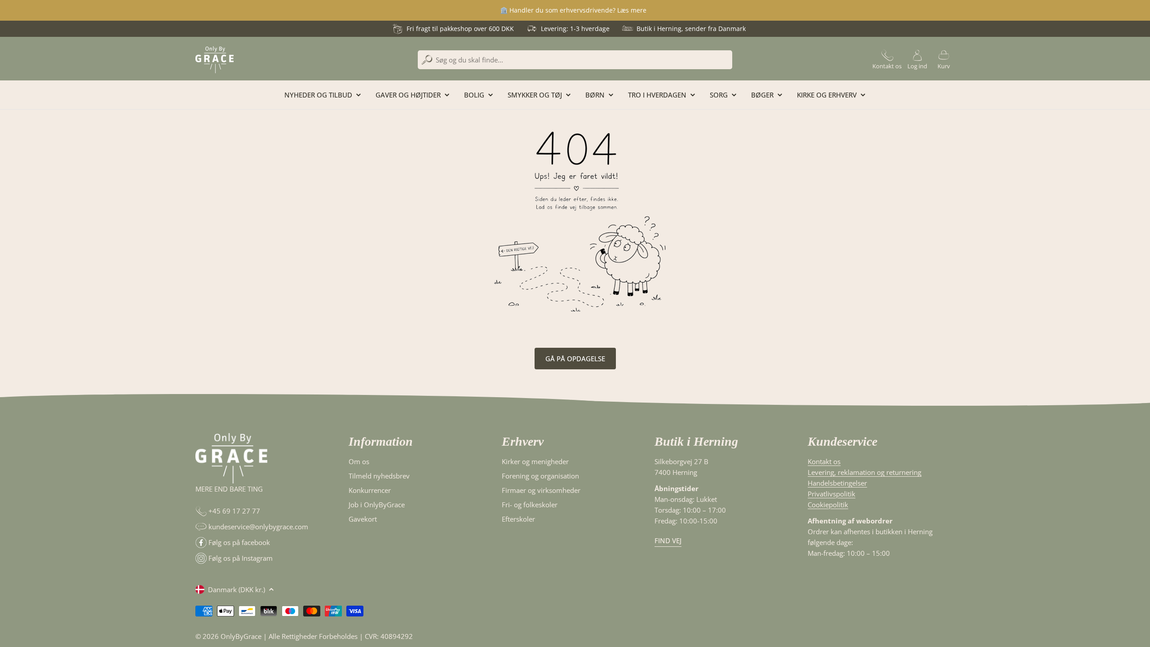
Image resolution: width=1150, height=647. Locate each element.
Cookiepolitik (828, 504)
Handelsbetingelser (837, 483)
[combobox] (575, 59)
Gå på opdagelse (575, 358)
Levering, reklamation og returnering (864, 472)
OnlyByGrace (241, 636)
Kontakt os (824, 461)
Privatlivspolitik (831, 493)
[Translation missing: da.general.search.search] (427, 60)
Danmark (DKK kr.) (236, 589)
